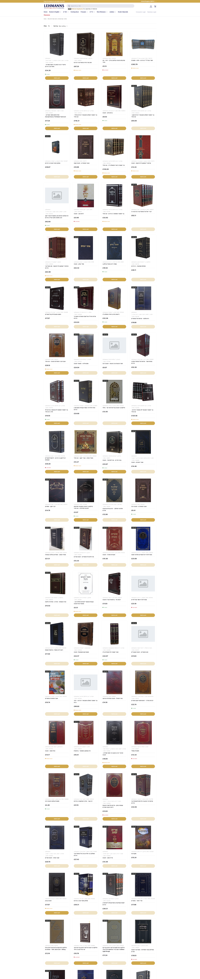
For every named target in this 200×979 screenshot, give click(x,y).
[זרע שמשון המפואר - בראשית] (85, 732)
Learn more (59, 1)
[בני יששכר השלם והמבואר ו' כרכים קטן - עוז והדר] (143, 97)
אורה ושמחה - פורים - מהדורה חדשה (55, 602)
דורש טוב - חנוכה (79, 213)
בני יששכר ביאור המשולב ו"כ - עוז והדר (114, 165)
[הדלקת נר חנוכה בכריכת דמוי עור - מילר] (114, 391)
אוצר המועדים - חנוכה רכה (139, 506)
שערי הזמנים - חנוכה (137, 462)
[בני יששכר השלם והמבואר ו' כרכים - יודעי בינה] (85, 682)
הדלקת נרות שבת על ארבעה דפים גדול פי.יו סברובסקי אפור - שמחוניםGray (56, 948)
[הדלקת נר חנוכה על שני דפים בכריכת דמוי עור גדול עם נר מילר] (85, 931)
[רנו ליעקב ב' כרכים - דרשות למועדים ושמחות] (57, 442)
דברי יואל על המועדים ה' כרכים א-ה (141, 211)
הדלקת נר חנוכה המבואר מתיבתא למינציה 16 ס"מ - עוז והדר (83, 507)
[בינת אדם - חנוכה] (114, 97)
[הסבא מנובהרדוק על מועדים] (57, 298)
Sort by (56, 26)
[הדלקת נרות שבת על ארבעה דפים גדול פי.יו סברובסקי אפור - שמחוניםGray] (57, 931)
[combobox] (100, 6)
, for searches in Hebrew (84, 9)
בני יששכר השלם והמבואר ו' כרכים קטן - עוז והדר (142, 116)
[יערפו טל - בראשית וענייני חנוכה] (114, 583)
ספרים (65, 12)
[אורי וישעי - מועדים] (143, 884)
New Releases (101, 12)
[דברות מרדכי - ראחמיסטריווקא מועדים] (143, 682)
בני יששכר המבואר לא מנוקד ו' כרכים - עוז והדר (142, 411)
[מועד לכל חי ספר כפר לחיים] (143, 583)
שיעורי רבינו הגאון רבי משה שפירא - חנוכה (113, 754)
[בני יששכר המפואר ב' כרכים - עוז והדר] (114, 195)
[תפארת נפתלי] (143, 732)
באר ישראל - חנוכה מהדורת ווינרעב (113, 698)
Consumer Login (141, 12)
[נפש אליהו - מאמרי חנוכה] (85, 345)
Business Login (152, 12)
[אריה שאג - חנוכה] (114, 837)
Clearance (47, 15)
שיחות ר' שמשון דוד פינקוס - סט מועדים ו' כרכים (56, 267)
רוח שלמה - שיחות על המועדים (140, 318)
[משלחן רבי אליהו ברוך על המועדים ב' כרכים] (85, 837)
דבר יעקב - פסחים (50, 506)
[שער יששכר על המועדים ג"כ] (114, 634)
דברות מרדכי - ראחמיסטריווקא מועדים (142, 700)
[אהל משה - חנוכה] (57, 732)
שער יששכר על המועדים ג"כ (110, 652)
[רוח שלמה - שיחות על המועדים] (143, 298)
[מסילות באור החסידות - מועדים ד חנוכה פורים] (143, 931)
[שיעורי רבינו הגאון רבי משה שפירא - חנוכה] (114, 732)
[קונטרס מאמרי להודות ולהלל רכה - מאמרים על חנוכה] (85, 583)
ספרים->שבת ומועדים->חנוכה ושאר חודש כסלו (57, 18)
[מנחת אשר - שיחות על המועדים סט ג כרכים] (143, 345)
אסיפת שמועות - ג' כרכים (138, 266)
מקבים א (133, 853)
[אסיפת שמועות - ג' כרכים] (143, 248)
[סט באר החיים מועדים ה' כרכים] (85, 44)
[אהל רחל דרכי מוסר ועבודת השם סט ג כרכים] (85, 391)
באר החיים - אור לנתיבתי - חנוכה (112, 460)
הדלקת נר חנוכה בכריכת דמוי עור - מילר (114, 407)
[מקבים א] (143, 837)
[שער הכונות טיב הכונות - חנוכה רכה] (114, 345)
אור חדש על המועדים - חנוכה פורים (84, 557)
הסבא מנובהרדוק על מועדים (53, 314)
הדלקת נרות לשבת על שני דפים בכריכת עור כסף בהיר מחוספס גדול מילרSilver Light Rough (114, 949)
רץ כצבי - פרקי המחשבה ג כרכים (83, 801)
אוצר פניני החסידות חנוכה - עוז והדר (55, 361)
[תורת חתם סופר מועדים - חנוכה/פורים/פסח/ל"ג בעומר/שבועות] (57, 97)
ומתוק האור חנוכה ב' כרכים (52, 163)
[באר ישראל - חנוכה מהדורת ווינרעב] (114, 682)
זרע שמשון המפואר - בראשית (82, 751)
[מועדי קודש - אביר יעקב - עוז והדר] (85, 442)
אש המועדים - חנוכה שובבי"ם (139, 652)
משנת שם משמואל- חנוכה (81, 652)
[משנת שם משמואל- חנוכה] (85, 634)
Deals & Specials (123, 12)
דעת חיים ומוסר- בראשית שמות (54, 650)
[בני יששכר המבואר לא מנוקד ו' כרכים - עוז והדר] (143, 391)
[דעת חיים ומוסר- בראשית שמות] (57, 634)
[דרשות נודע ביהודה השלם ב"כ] (114, 298)
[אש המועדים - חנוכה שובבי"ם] (143, 634)
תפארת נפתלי (135, 751)
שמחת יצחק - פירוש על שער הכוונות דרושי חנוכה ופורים (113, 806)
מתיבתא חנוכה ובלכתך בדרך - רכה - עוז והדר (114, 61)
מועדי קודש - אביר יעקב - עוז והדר (83, 458)
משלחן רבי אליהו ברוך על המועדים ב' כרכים (84, 854)
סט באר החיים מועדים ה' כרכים (83, 62)
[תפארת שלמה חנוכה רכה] (57, 785)
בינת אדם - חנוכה (108, 113)
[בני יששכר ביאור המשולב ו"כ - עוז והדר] (114, 147)
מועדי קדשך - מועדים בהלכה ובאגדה (55, 554)
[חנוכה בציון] (57, 884)
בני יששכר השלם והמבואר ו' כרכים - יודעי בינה (85, 701)
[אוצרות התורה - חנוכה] (114, 538)
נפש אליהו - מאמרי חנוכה (81, 363)
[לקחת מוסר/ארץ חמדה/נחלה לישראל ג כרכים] (114, 884)
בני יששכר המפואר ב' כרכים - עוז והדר (113, 213)
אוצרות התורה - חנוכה (109, 554)
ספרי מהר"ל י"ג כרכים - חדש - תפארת (142, 60)
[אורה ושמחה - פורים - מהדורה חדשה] (57, 583)
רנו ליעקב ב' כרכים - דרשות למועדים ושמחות (55, 459)
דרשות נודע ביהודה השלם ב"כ (111, 314)
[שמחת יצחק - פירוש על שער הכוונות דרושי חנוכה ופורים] (114, 785)
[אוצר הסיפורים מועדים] (57, 682)
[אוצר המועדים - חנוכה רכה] (143, 490)
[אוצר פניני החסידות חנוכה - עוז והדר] (57, 345)
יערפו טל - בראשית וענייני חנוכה (112, 599)
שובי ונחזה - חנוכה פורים (52, 858)
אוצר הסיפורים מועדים (51, 698)
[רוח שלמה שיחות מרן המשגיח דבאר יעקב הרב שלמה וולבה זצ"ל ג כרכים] (57, 195)
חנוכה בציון (48, 900)
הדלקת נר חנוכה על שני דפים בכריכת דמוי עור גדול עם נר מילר (85, 948)
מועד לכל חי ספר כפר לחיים (139, 599)
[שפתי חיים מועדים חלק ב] (114, 248)
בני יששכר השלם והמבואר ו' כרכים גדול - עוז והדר (85, 116)
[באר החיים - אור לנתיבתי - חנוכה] (114, 442)
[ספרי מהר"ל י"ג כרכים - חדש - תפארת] (143, 44)
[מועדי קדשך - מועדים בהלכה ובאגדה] (57, 538)
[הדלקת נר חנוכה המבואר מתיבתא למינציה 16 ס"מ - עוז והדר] (85, 490)
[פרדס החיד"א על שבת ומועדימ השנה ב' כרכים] (85, 298)
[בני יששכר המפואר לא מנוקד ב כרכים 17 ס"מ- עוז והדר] (57, 391)
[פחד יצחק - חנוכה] (85, 248)
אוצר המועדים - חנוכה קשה (81, 163)
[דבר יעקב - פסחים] (57, 490)
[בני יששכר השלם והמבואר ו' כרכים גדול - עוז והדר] (85, 97)
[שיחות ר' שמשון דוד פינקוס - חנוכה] (143, 147)
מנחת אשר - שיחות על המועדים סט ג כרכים (141, 362)
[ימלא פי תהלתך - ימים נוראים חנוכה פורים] (114, 490)
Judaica (111, 12)
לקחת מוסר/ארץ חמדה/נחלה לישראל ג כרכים (113, 903)
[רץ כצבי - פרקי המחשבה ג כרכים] (85, 785)
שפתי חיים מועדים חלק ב (110, 264)
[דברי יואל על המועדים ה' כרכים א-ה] (143, 195)
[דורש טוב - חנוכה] (85, 195)
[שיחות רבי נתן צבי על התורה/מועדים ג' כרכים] (143, 785)
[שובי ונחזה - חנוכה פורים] (57, 837)
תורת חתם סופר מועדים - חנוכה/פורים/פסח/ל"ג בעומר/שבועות (55, 116)
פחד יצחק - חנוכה (79, 264)
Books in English (54, 12)
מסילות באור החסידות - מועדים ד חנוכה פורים (142, 950)
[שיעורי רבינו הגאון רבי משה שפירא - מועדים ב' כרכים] (57, 44)
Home (45, 12)
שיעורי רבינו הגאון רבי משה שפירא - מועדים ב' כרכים (55, 65)
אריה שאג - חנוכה (108, 858)
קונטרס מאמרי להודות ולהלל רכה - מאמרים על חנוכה (84, 602)
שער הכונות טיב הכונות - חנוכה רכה (113, 363)
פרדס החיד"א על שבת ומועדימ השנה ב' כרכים (85, 317)
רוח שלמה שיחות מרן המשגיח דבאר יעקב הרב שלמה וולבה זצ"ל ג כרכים (56, 216)
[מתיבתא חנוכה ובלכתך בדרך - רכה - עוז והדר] (114, 44)
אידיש (91, 12)
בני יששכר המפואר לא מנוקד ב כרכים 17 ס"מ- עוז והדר (56, 411)
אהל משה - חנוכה (50, 751)
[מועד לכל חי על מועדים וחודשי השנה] (143, 538)
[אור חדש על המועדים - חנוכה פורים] (85, 538)
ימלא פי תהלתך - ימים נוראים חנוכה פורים (113, 509)
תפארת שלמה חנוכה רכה (52, 801)
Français (83, 12)
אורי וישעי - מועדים (136, 900)
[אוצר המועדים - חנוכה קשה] (85, 147)
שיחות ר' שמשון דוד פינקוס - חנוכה (141, 163)
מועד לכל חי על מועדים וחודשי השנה (141, 554)
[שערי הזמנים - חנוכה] (143, 442)
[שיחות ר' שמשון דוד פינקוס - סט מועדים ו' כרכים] (57, 248)
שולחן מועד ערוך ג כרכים (81, 900)
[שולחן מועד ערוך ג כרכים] (85, 884)
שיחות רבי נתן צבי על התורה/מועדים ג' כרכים (142, 802)
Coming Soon (75, 12)
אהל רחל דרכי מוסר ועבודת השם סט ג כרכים (84, 408)
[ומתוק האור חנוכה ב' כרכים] (57, 147)
